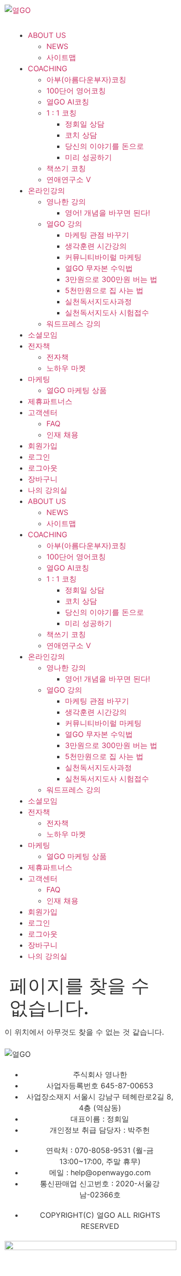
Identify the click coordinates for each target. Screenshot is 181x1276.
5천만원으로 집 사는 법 (104, 290)
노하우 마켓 (66, 368)
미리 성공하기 (88, 157)
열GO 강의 (64, 223)
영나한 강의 (66, 201)
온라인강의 (46, 190)
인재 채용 (62, 434)
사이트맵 (61, 57)
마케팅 (39, 379)
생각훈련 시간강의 (96, 246)
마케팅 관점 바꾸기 (97, 234)
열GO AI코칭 (67, 101)
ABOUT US (47, 35)
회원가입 (43, 445)
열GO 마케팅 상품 (76, 390)
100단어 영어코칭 (76, 90)
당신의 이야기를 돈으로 (104, 146)
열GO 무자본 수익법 (99, 268)
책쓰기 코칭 (66, 168)
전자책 (39, 345)
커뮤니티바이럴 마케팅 (103, 257)
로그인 (39, 456)
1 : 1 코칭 (61, 112)
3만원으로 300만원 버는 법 (111, 279)
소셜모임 (43, 334)
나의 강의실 (47, 490)
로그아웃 (43, 467)
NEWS (57, 46)
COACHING (47, 68)
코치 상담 (81, 135)
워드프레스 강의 (73, 323)
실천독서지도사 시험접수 (107, 312)
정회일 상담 (84, 124)
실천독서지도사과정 (98, 301)
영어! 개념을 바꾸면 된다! (107, 212)
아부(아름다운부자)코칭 (86, 79)
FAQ (53, 423)
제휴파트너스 (50, 401)
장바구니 (43, 479)
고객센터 (43, 412)
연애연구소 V (68, 179)
